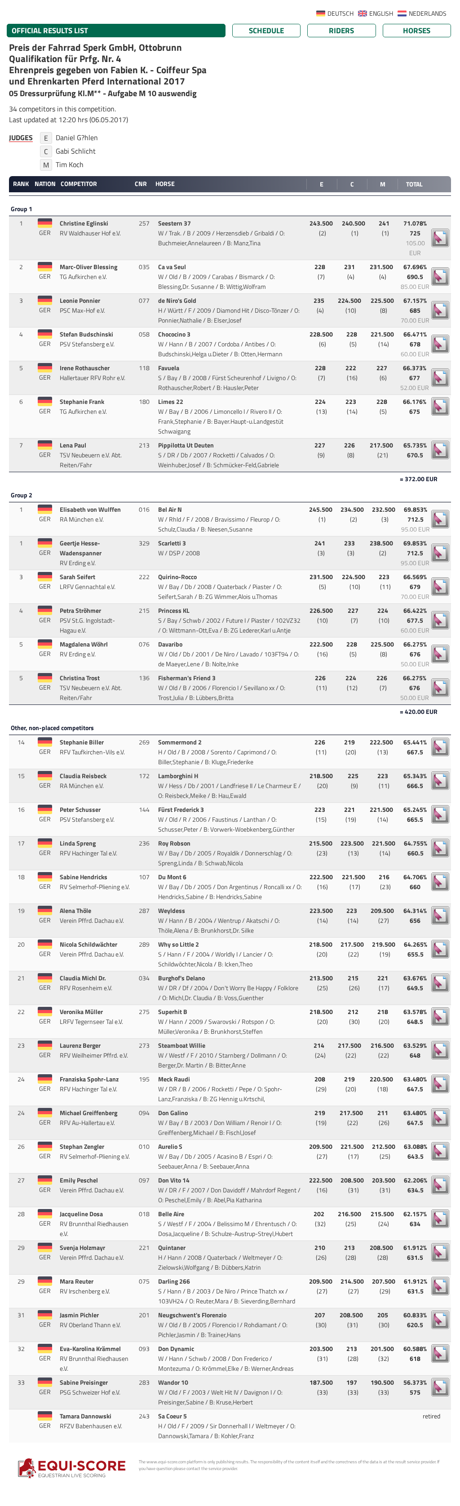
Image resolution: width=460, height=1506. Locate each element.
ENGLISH (381, 13)
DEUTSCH (340, 13)
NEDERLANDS (428, 13)
